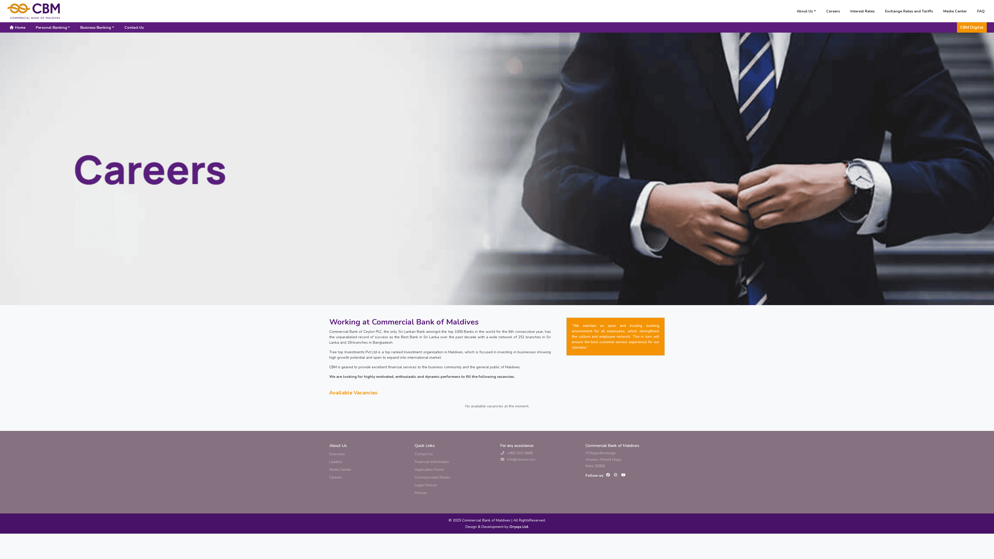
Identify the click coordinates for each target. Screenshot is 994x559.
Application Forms (429, 469)
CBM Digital (972, 27)
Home (19, 27)
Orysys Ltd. (518, 526)
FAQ (981, 11)
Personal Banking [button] (51, 27)
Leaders (335, 461)
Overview (337, 454)
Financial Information (432, 461)
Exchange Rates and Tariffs (909, 11)
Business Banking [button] (95, 27)
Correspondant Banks (432, 477)
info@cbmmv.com (521, 459)
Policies (421, 492)
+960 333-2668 (519, 453)
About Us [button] (805, 11)
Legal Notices (426, 485)
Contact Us (134, 27)
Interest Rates (862, 11)
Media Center (955, 11)
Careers (833, 11)
